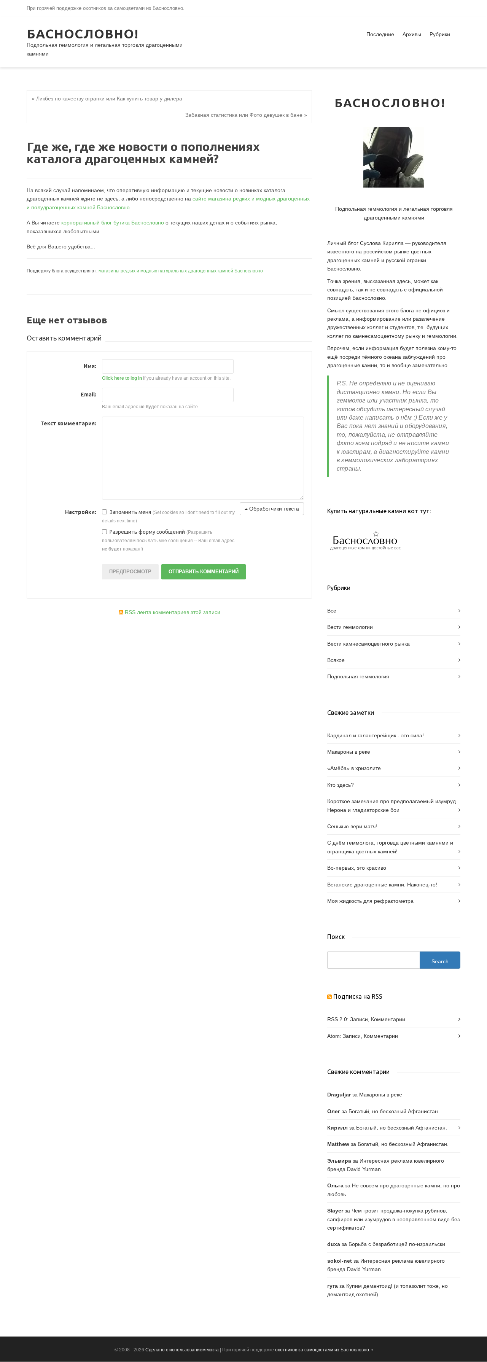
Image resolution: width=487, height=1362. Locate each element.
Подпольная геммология (358, 676)
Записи (359, 1019)
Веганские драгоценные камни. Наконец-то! (382, 884)
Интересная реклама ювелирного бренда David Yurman (385, 1165)
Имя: (90, 366)
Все (331, 611)
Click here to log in (122, 378)
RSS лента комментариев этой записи (171, 612)
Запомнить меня (130, 512)
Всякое (336, 660)
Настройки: (80, 512)
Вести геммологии (350, 627)
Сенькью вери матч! (352, 826)
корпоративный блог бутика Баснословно (112, 223)
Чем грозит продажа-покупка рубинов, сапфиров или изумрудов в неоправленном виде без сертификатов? (393, 1219)
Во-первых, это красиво (356, 868)
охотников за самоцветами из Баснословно (322, 1349)
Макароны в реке (348, 752)
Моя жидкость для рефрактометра (370, 901)
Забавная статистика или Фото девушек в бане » (246, 115)
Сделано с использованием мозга (182, 1349)
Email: (88, 394)
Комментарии (388, 1019)
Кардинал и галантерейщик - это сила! (375, 735)
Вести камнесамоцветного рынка (368, 644)
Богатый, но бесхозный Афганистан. (394, 1111)
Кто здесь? (340, 785)
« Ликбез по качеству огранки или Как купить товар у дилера (107, 98)
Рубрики (440, 34)
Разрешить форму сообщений (147, 532)
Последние (380, 34)
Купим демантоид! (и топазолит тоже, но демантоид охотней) (387, 1290)
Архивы (412, 34)
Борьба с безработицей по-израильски (397, 1244)
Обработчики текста (273, 509)
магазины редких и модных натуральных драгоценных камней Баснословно (181, 271)
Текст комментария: (68, 423)
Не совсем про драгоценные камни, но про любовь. (393, 1189)
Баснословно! (82, 33)
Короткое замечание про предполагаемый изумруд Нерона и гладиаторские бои (391, 805)
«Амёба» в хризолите (354, 768)
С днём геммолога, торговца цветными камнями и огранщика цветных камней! (390, 847)
